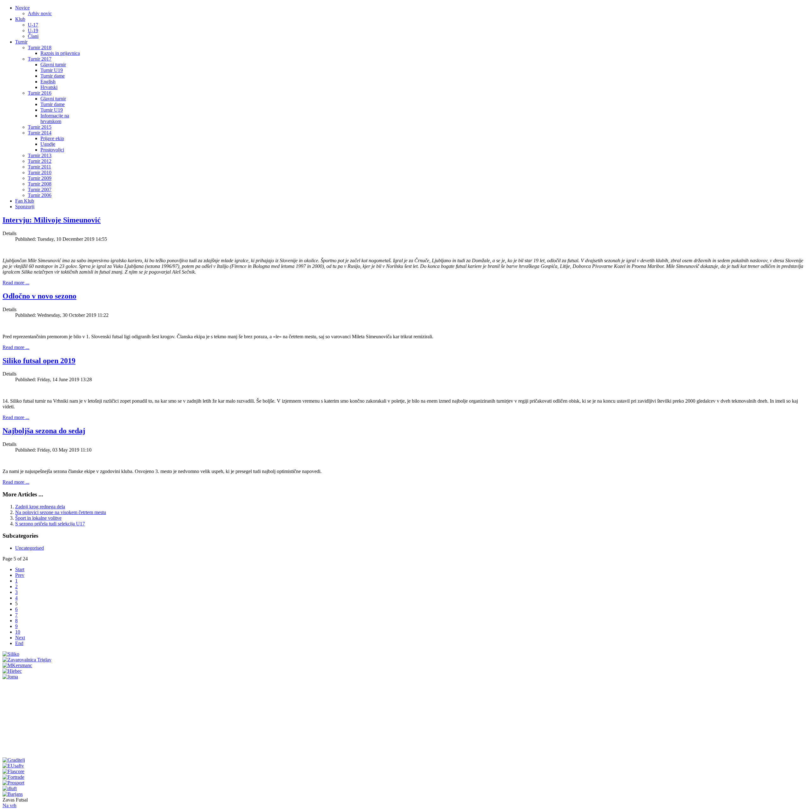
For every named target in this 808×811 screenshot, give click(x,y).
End (19, 643)
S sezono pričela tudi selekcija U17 (50, 523)
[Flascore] (13, 771)
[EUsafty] (13, 765)
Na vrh (9, 805)
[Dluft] (10, 788)
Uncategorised (29, 548)
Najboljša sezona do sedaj (44, 431)
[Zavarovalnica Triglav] (27, 659)
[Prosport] (13, 782)
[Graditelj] (14, 760)
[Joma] (10, 676)
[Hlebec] (12, 671)
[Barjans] (13, 794)
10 (17, 632)
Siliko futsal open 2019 (39, 361)
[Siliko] (11, 654)
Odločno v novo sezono (39, 296)
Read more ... (16, 282)
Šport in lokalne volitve (38, 518)
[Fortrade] (13, 777)
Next (20, 637)
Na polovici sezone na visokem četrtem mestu (60, 512)
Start (19, 569)
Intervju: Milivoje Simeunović (52, 220)
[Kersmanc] (17, 665)
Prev (19, 575)
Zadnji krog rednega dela (40, 506)
